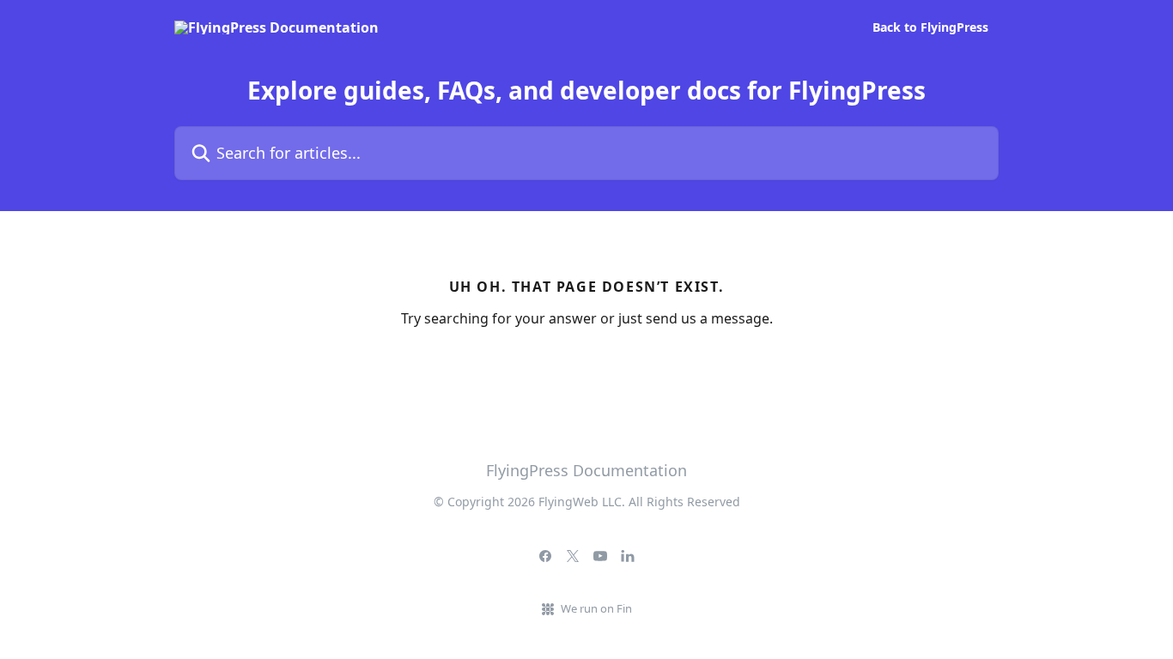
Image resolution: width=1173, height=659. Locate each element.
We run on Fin (596, 608)
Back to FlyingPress (930, 27)
